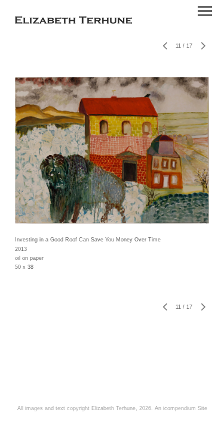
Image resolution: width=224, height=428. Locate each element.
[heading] (73, 21)
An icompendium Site (181, 408)
